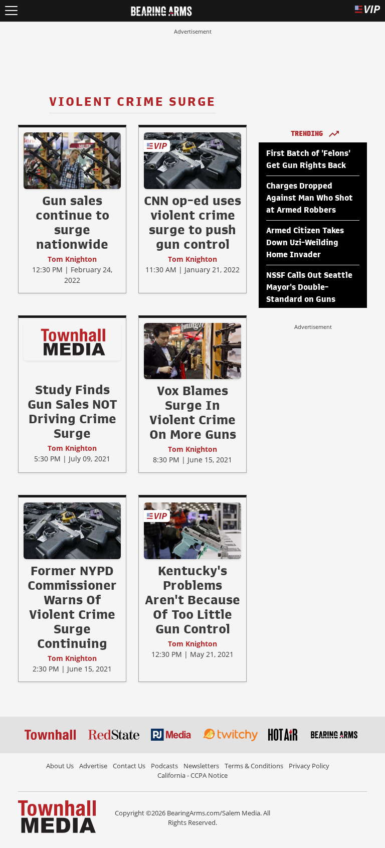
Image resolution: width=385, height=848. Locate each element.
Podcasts (164, 765)
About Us (60, 765)
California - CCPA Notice (192, 775)
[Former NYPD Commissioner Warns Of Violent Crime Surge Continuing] (72, 531)
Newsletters (201, 765)
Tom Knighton (72, 259)
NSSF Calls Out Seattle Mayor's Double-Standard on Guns (309, 287)
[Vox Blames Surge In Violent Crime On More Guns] (192, 351)
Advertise (93, 765)
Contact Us (129, 765)
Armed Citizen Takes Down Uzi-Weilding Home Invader (305, 243)
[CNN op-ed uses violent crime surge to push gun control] (192, 160)
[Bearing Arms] (161, 10)
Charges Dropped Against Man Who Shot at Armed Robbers (309, 198)
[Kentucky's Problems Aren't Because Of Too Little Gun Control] (192, 531)
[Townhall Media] (57, 815)
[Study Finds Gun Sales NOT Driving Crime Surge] (72, 341)
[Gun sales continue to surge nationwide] (72, 160)
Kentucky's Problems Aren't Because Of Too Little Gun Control (192, 599)
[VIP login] (367, 11)
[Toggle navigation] (11, 11)
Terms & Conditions (254, 765)
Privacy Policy (309, 765)
